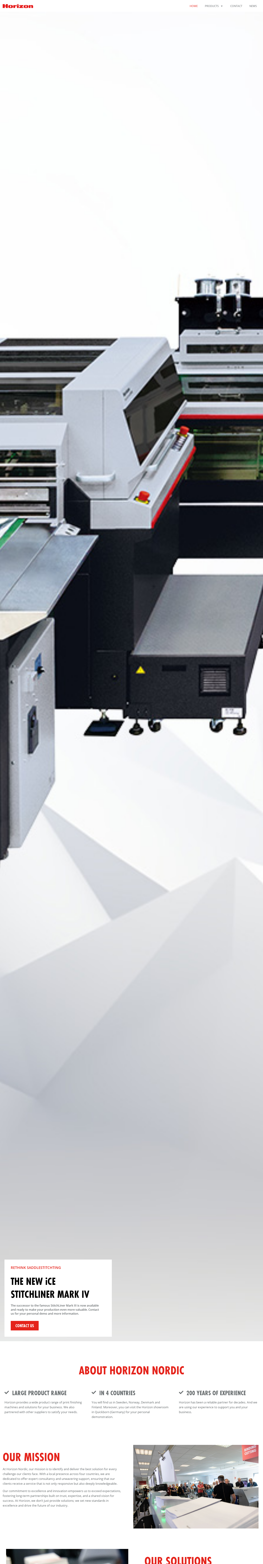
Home (194, 6)
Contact (236, 6)
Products (212, 6)
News (253, 6)
